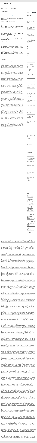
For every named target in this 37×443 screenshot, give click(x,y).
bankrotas (23, 356)
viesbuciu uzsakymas (12, 119)
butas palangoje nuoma (12, 66)
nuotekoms (15, 285)
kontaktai (11, 297)
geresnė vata (30, 297)
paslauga (9, 278)
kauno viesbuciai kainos (11, 73)
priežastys (24, 299)
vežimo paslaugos (3, 291)
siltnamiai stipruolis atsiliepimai (9, 261)
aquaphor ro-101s (19, 247)
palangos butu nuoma (14, 86)
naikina (27, 274)
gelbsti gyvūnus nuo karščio (14, 326)
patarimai (10, 274)
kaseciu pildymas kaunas (26, 333)
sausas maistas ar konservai (9, 312)
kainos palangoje (17, 71)
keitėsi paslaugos (3, 363)
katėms (28, 268)
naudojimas (7, 285)
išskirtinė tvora (10, 353)
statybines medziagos (13, 344)
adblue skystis (20, 262)
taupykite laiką (27, 357)
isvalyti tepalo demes (14, 312)
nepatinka (22, 274)
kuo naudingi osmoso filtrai (13, 239)
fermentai (26, 285)
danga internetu (8, 298)
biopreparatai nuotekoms (8, 331)
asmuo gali (16, 356)
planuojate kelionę (3, 349)
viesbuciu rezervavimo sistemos (6, 119)
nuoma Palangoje (21, 80)
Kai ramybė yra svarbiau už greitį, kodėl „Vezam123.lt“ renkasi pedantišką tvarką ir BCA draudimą (31, 69)
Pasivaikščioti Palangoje (15, 50)
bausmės (7, 280)
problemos (8, 293)
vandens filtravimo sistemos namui (25, 240)
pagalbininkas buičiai (9, 351)
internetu (25, 280)
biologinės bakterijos (20, 324)
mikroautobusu (6, 274)
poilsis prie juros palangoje (18, 100)
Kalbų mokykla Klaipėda (29, 39)
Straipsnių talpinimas (29, 152)
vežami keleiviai (29, 346)
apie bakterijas (20, 275)
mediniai (23, 371)
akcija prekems (17, 327)
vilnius (15, 364)
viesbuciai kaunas (16, 110)
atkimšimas (13, 359)
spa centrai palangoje (11, 105)
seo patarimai (34, 307)
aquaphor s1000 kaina (30, 208)
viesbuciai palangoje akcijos (11, 113)
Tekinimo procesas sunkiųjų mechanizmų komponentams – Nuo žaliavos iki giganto (31, 66)
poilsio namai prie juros (12, 97)
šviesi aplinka (25, 371)
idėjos (15, 292)
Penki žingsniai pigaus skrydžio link (30, 35)
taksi (4, 364)
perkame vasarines (7, 306)
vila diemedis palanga (15, 124)
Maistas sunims (29, 112)
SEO (9, 61)
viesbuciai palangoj (17, 112)
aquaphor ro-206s (13, 249)
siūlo (11, 274)
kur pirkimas (28, 292)
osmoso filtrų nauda (3, 239)
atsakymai (26, 298)
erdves (30, 293)
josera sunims (23, 266)
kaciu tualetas (12, 267)
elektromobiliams (3, 265)
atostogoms (18, 278)
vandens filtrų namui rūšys (10, 241)
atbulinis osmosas (30, 214)
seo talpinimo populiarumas (9, 301)
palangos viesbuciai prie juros (10, 90)
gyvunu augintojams (23, 268)
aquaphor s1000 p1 (29, 209)
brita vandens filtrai (17, 325)
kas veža (33, 346)
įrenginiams (9, 285)
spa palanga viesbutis (9, 106)
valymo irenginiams (3, 338)
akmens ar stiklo (23, 297)
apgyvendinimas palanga (19, 64)
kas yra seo (11, 307)
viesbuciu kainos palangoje (4, 117)
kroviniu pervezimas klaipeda (19, 330)
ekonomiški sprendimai (3, 350)
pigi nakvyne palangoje (12, 92)
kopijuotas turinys (25, 307)
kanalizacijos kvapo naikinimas (6, 343)
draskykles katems (21, 311)
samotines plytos (15, 343)
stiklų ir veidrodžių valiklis (22, 352)
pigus (34, 363)
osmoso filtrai (29, 220)
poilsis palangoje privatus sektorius (15, 99)
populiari (24, 373)
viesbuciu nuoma (14, 117)
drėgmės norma (14, 297)
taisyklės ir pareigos (3, 347)
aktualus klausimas (24, 359)
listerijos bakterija (27, 261)
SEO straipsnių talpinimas (7, 3)
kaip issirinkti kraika (9, 326)
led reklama (7, 272)
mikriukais (15, 349)
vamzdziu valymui (27, 340)
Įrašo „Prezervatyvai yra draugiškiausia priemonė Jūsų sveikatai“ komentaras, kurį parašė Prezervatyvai (31, 82)
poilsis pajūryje (20, 98)
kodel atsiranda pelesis (22, 261)
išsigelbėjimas (4, 356)
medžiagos (2, 293)
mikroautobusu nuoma (26, 278)
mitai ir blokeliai (23, 298)
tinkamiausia (23, 362)
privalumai (4, 284)
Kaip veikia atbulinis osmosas (30, 20)
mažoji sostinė (23, 363)
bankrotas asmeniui (20, 356)
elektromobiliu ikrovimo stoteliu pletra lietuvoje (29, 254)
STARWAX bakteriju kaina (26, 331)
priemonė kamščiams (13, 351)
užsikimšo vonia (9, 359)
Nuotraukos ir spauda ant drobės (30, 64)
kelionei (2, 278)
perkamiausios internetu (8, 327)
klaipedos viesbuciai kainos (16, 74)
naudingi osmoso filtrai (8, 239)
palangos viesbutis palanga (4, 91)
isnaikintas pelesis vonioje (13, 332)
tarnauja (28, 285)
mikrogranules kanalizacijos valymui (13, 340)
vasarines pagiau (9, 304)
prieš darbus (23, 284)
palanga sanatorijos (11, 83)
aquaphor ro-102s (23, 247)
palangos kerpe (10, 87)
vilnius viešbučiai (21, 125)
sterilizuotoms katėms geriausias (4, 254)
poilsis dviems (6, 98)
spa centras (14, 105)
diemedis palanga (17, 67)
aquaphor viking (30, 212)
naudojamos (28, 286)
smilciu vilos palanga (21, 104)
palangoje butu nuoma (3, 85)
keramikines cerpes (19, 343)
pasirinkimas (11, 293)
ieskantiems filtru (10, 273)
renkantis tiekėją (7, 349)
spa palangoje (12, 106)
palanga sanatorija (7, 83)
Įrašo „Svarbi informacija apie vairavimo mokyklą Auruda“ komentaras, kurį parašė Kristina (31, 85)
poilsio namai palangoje (6, 97)
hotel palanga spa (15, 70)
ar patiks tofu (5, 320)
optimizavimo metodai (30, 307)
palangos (3, 86)
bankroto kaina (33, 356)
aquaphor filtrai (30, 196)
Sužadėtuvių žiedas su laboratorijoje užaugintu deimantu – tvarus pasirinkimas (30, 188)
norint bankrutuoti (19, 357)
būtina (33, 291)
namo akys (19, 281)
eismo (24, 293)
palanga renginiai (3, 83)
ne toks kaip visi (3, 352)
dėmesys (18, 362)
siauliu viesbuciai (14, 104)
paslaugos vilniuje (26, 338)
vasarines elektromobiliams (4, 304)
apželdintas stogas (32, 298)
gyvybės (26, 279)
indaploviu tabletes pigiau (21, 351)
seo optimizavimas (29, 221)
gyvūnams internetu (4, 327)
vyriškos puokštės (27, 273)
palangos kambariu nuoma (5, 87)
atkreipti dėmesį (30, 347)
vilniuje (12, 364)
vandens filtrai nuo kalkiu (30, 227)
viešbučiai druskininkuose (7, 110)
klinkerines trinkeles (3, 331)
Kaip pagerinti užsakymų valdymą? (30, 71)
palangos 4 (6, 86)
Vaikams (27, 58)
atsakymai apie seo (21, 307)
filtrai (28, 215)
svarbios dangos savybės (32, 299)
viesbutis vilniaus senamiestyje (19, 123)
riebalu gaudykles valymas (16, 360)
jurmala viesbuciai (13, 71)
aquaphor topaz (30, 210)
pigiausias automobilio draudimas (10, 346)
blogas (2, 273)
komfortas (29, 299)
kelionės (6, 279)
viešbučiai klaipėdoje (12, 111)
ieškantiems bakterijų (8, 338)
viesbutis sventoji (6, 123)
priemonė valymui (23, 353)
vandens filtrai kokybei (12, 240)
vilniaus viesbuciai (20, 124)
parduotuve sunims (25, 300)
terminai (33, 281)
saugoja (32, 288)
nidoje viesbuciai (16, 79)
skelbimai (27, 291)
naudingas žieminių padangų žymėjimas (26, 255)
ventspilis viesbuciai (15, 109)
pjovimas (24, 294)
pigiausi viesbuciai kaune (6, 93)
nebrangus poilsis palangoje (20, 78)
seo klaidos (14, 307)
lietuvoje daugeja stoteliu (3, 255)
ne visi (24, 286)
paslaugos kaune (19, 363)
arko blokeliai (7, 353)
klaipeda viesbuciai (7, 74)
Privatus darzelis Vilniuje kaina (7, 258)
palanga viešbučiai (15, 84)
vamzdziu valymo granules (6, 340)
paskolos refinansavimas (15, 311)
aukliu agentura (9, 337)
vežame (27, 346)
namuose (33, 297)
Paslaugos (2, 8)
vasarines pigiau (26, 305)
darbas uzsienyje (9, 365)
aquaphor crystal (30, 195)
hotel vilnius (19, 70)
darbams (15, 291)
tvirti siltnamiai (27, 271)
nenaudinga (22, 291)
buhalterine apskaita (24, 262)
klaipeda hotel (2, 74)
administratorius (3, 358)
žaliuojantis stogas (17, 299)
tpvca (31, 279)
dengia (26, 372)
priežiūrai (5, 275)
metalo (14, 294)
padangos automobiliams (14, 300)
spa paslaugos (16, 106)
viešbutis (15, 119)
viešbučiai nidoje (9, 112)
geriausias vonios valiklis (21, 254)
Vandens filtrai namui (5, 31)
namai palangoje (10, 77)
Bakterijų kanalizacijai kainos (28, 258)
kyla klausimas (15, 359)
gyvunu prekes (30, 268)
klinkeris (5, 332)
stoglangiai (26, 281)
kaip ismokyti (33, 327)
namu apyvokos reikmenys (6, 260)
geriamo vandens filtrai (30, 217)
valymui (15, 286)
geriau (8, 291)
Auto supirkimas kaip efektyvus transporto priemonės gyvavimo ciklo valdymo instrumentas (31, 94)
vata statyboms (13, 299)
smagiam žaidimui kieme (19, 252)
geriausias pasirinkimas (23, 350)
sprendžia (31, 286)
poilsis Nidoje (13, 98)
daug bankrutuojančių (11, 357)
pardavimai (2, 372)
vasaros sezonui (15, 305)
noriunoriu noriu (10, 80)
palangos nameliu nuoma (19, 87)
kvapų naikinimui (23, 285)
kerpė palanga (15, 73)
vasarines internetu (19, 304)
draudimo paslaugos (32, 364)
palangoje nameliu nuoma (9, 85)
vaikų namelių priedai (14, 333)
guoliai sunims (30, 266)
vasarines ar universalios (20, 301)
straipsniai (4, 273)
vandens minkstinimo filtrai (30, 231)
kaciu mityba (15, 265)
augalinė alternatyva (9, 320)
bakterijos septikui (12, 338)
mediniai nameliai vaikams (19, 337)
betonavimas (2, 294)
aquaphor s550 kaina (30, 204)
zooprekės (20, 327)
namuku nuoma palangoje (13, 78)
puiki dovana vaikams (14, 252)
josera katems (19, 266)
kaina (28, 274)
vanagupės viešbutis (10, 109)
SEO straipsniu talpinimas (30, 74)
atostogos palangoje (15, 65)
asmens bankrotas (8, 356)
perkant (11, 298)
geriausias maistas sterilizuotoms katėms (18, 253)
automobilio (15, 279)
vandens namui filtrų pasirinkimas (23, 241)
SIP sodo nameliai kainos (13, 259)
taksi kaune (9, 363)
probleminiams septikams (31, 340)
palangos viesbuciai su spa (16, 90)
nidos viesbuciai (20, 79)
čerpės (26, 358)
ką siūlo (16, 363)
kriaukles (33, 259)
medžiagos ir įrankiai (12, 291)
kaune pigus (14, 363)
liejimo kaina (18, 291)
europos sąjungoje (13, 356)
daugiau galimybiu (7, 307)
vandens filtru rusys (12, 247)
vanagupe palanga (6, 109)
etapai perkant (32, 360)
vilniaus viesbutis (8, 125)
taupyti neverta (7, 362)
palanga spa (15, 83)
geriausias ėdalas (30, 272)
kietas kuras (32, 344)
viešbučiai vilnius (12, 116)
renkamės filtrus (17, 272)
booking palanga (19, 65)
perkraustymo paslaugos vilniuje (24, 265)
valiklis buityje (30, 331)
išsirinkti (26, 284)
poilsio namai (8, 96)
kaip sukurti (14, 350)
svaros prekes (20, 364)
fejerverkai (33, 323)
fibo (3, 344)
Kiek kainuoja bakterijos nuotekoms (19, 259)
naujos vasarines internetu (14, 304)
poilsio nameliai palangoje (17, 97)
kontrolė (9, 280)
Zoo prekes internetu (29, 133)
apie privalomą (22, 280)
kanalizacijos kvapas (24, 324)
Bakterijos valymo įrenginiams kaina (21, 258)
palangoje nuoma (14, 85)
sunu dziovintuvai (5, 267)
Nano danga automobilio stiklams (30, 147)
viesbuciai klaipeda (8, 111)
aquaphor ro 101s (30, 198)
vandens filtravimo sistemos (20, 239)
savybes (26, 293)
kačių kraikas (30, 326)
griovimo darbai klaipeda (28, 330)
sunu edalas (11, 266)
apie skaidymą (20, 360)
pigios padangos (5, 313)
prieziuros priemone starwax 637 (14, 331)
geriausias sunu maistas (3, 326)
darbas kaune (34, 362)
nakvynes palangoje (6, 77)
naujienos (21, 320)
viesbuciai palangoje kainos (17, 113)
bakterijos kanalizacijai (21, 260)
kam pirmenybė (27, 347)
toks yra (6, 363)
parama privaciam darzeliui (29, 262)
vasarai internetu (23, 305)
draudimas (2, 288)
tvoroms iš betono (27, 352)
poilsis (21, 97)
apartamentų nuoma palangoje (17, 63)
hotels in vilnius (5, 71)
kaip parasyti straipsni (26, 306)
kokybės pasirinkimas (32, 349)
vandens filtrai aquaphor (29, 225)
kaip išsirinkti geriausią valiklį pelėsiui (7, 252)
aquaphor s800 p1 (29, 207)
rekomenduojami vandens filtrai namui (7, 242)
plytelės (16, 298)
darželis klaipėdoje (7, 336)
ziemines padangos (15, 314)
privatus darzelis (21, 325)
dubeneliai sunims (33, 317)
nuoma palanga (17, 80)
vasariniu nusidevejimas (6, 305)
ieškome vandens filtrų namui (4, 241)
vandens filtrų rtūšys (29, 241)
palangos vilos (16, 91)
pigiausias (12, 363)
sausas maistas (27, 326)
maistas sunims (33, 325)
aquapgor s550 (27, 247)
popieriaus (20, 294)
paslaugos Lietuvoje (33, 338)
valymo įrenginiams (31, 333)
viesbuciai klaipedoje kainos (18, 111)
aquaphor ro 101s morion (30, 200)
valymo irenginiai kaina (13, 337)
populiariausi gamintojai (17, 306)
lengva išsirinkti (19, 358)
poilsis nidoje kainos (17, 98)
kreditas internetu (11, 311)
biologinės (15, 288)
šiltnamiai (24, 325)
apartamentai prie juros (11, 63)
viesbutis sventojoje (10, 123)
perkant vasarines (19, 305)
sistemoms (18, 287)
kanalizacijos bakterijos (29, 324)
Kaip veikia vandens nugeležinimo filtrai (31, 97)
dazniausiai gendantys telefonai (10, 253)
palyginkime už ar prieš (3, 351)
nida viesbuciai (13, 79)
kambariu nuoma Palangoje (16, 72)
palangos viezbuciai (9, 91)
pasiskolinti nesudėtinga (12, 310)
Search (27, 11)
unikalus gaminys (23, 358)
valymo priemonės (31, 352)
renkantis (12, 284)
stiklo (21, 294)
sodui (14, 325)
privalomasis (28, 280)
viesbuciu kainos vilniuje (10, 117)
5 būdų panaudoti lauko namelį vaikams (31, 105)
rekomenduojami (19, 298)
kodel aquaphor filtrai (15, 248)
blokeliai (8, 292)
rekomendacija (29, 288)
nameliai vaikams (9, 333)
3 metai (2, 356)
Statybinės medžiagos (29, 149)
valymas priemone (19, 353)
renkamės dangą (15, 362)
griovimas (31, 332)
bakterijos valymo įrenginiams (27, 345)
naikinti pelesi (28, 332)
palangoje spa (17, 85)
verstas (33, 372)
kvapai (20, 274)
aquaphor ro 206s (30, 202)
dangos (28, 358)
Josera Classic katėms (29, 169)
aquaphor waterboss (31, 213)
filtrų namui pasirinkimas (25, 239)
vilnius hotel (15, 125)
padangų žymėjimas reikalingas (10, 255)
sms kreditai (12, 265)
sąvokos (5, 281)
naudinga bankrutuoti (24, 357)
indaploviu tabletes (12, 345)
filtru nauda (16, 273)
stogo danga (26, 343)
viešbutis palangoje (8, 122)
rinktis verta (30, 358)
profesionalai (14, 293)
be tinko (33, 292)
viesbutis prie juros (19, 122)
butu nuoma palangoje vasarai (12, 67)
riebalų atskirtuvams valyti (28, 362)
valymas (16, 287)
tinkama (13, 372)
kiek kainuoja (8, 339)
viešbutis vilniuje (3, 124)
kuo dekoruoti (5, 293)
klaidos (11, 278)
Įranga (27, 52)
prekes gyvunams (14, 268)
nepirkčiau (9, 284)
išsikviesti (26, 363)
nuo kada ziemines (3, 261)
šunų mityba (24, 326)
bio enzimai (15, 345)
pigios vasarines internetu (30, 304)
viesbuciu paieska (3, 118)
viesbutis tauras (14, 123)
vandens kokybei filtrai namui (16, 241)
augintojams (34, 272)
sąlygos (13, 274)
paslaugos (7, 364)
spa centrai (2, 105)
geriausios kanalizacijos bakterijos (15, 262)
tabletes (10, 352)
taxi (16, 364)
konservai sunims (9, 267)
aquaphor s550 (30, 203)
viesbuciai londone (5, 112)
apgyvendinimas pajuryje (13, 64)
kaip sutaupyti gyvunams (9, 268)
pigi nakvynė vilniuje (17, 92)
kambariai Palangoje (21, 71)
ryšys (12, 278)
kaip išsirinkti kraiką (24, 327)
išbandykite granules (30, 353)
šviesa (30, 281)
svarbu (14, 278)
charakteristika (7, 373)
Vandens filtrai (28, 59)
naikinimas (2, 285)
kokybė (9, 371)
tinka (5, 278)
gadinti (17, 286)
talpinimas (21, 278)
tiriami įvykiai (14, 280)
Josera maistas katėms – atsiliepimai (30, 172)
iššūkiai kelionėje (24, 346)
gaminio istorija (32, 350)
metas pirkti (28, 281)
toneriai (17, 333)
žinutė (7, 278)
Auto (27, 48)
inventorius (20, 292)
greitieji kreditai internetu (6, 311)
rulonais (26, 353)
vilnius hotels (18, 125)
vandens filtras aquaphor (30, 229)
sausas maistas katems (17, 267)
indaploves (2, 346)
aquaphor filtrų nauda (17, 246)
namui (15, 372)
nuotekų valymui (3, 274)
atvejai (3, 371)
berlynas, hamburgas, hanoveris (14, 347)
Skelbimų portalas (7, 8)
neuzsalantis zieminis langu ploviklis (24, 313)
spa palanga (5, 106)
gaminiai (2, 373)
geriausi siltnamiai (14, 271)
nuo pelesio (6, 337)
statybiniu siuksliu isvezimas (25, 337)
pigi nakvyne (19, 91)
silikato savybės (7, 299)
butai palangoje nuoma (7, 66)
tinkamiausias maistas (22, 272)
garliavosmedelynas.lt (3, 353)
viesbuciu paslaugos (12, 118)
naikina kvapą (31, 359)
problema (18, 274)
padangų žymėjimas (24, 253)
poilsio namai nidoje (18, 96)
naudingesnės (10, 287)
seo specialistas (22, 306)
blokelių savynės (21, 299)
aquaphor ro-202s (9, 249)
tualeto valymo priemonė (17, 352)
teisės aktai (22, 279)
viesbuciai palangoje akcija (5, 113)
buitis (10, 260)
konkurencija (29, 363)
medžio (27, 294)
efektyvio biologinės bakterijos (7, 325)
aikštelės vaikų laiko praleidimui (25, 252)
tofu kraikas (31, 318)
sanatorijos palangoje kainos (13, 103)
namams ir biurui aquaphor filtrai (9, 248)
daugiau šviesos (27, 373)
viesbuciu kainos (16, 116)
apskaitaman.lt (11, 339)
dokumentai (2, 339)
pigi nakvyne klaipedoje (7, 92)
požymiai (10, 281)
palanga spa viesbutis (6, 84)
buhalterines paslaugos (21, 338)
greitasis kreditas (25, 310)
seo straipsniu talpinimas (15, 260)
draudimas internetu (19, 279)
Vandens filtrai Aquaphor (29, 26)
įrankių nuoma (25, 344)
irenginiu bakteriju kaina (21, 331)
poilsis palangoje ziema (9, 100)
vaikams (12, 260)
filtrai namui (13, 273)
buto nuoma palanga (17, 66)
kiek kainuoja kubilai (11, 254)
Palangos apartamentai (9, 86)
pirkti (15, 284)
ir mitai (27, 360)
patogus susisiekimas (18, 349)
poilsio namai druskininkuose (13, 96)
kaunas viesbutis (3, 73)
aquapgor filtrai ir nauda (26, 246)
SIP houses (30, 259)
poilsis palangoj (5, 99)
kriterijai (4, 292)
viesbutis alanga (18, 119)
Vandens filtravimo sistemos (14, 8)
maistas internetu (26, 272)
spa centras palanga (18, 105)
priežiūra (17, 285)
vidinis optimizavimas (7, 310)
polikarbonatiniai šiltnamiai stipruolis (16, 261)
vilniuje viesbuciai (12, 125)
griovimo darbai (11, 343)
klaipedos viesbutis (21, 74)
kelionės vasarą (19, 347)
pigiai (21, 293)
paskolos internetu (27, 266)
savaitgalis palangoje (6, 104)
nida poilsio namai (9, 79)
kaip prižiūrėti (8, 345)
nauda (17, 288)
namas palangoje (14, 77)
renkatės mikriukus (27, 349)
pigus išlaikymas (27, 297)
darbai (33, 294)
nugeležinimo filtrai (30, 219)
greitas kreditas (28, 310)
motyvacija (6, 292)
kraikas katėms (33, 326)
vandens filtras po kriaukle (30, 230)
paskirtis (31, 285)
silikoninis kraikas (25, 267)
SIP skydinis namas (8, 259)
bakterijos (12, 275)
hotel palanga (12, 70)
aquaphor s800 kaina (30, 206)
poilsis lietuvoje (9, 98)
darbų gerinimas (6, 294)
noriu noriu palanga (6, 80)
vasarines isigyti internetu (24, 304)
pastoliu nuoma (22, 344)
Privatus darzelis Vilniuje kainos (14, 258)
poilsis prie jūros (13, 100)
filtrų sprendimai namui (31, 240)
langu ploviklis (6, 314)
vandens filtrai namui (31, 226)
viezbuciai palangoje (11, 124)
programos (5, 339)
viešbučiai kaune (20, 110)
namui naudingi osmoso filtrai (32, 242)
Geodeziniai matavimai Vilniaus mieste (31, 40)
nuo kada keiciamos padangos (28, 314)
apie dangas (19, 373)
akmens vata (9, 344)
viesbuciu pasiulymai (7, 118)
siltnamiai (27, 325)
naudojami (26, 292)
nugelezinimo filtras (31, 218)
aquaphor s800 (30, 205)
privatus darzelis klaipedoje (31, 337)
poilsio (6, 96)
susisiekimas (2, 364)
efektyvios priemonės (8, 275)
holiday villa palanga (5, 70)
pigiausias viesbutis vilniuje (18, 93)
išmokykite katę (18, 265)
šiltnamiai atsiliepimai (3, 272)
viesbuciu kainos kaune (20, 116)
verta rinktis (10, 350)
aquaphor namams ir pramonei (4, 246)
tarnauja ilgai (2, 357)
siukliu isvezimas (33, 330)
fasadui (10, 299)
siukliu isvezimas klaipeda (9, 330)
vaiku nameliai (5, 330)
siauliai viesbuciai (10, 104)
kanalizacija (25, 274)
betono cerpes (23, 343)
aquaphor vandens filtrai (30, 212)
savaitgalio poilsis (18, 103)
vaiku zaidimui (5, 262)
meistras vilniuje (29, 265)
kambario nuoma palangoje (4, 72)
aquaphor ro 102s (30, 201)
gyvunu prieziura (18, 268)
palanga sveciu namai (10, 84)
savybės (17, 293)
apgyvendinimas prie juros (10, 65)
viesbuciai (18, 109)
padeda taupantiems (3, 280)
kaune (31, 362)
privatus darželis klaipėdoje (22, 336)
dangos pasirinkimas (28, 350)
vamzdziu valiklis (7, 352)
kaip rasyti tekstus (17, 307)
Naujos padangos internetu (30, 165)
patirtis (13, 358)
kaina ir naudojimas (24, 360)
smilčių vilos (17, 104)
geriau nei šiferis (15, 358)
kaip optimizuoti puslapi (31, 306)
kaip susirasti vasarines (31, 305)
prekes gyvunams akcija (9, 271)
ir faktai (29, 360)
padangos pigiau (18, 314)
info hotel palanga (9, 71)
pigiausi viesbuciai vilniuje (12, 93)
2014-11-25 (8, 59)
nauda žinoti (20, 362)
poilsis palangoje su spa (3, 100)
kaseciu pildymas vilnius (20, 333)
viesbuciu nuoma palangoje (20, 117)
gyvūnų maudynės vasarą (19, 326)
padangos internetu (30, 301)
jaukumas (18, 284)
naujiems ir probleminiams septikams (17, 339)
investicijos (13, 292)
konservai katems (21, 267)
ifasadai (32, 293)
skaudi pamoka (31, 357)
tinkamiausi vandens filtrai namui (17, 240)
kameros (11, 280)
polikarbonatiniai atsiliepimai (32, 271)
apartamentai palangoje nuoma (4, 63)
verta (34, 288)
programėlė (9, 364)
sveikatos (4, 279)
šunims (26, 268)
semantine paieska (3, 307)
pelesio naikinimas (8, 332)
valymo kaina (19, 286)
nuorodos (23, 320)
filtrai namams (7, 240)
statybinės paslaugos (18, 344)
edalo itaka (34, 320)
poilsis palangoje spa (21, 99)
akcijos (23, 278)
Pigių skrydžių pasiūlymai (29, 34)
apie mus (19, 320)
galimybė (17, 281)
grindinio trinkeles (30, 343)
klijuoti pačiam (19, 297)
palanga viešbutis (19, 84)
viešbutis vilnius (7, 124)
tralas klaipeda (23, 330)
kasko (8, 279)
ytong (35, 343)
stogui (24, 372)
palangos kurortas (14, 87)
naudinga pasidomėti (3, 362)
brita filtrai (31, 327)
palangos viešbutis (21, 90)
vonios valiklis (12, 352)
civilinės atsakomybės (11, 279)
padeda (23, 275)
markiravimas (11, 294)
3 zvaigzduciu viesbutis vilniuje (16, 61)
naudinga (14, 284)
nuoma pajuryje (14, 80)
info (6, 268)
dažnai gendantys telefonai (15, 254)
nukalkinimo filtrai (30, 220)
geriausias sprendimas (18, 350)
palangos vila (13, 91)
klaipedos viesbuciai (11, 74)
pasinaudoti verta (6, 357)
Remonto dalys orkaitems (26, 259)
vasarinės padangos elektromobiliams (17, 255)
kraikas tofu (33, 267)
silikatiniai (5, 299)
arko (4, 344)
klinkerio (10, 373)
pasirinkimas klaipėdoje (12, 336)
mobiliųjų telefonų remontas (30, 253)
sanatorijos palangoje (7, 103)
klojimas (15, 373)
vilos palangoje (8, 126)
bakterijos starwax (21, 345)
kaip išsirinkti (12, 373)
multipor (33, 343)
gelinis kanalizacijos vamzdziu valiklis (21, 340)
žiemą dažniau (11, 360)
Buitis (27, 49)
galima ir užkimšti (5, 359)
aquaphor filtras (30, 197)
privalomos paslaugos (18, 280)
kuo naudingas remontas (32, 255)
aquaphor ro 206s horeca (31, 202)
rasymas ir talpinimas (25, 301)
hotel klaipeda (8, 70)
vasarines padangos (10, 314)
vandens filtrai (30, 223)
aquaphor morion (30, 197)
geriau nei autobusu (23, 347)
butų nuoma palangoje (6, 67)
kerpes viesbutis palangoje (20, 73)
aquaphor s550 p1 (29, 205)
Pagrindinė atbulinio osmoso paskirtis (31, 23)
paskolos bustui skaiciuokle (8, 265)
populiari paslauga (16, 346)
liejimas (9, 294)
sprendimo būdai (15, 275)
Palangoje (22, 84)
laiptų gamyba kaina (5, 365)
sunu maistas (8, 266)
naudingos (12, 285)
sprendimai (29, 298)
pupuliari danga (11, 362)
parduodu (19, 293)
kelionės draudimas (33, 278)
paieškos (29, 291)
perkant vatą (14, 298)
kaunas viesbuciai (21, 72)
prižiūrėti (33, 285)
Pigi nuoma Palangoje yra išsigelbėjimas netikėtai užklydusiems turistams (10, 15)
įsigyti (17, 373)
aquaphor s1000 (30, 208)
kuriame (26, 299)
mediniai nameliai (5, 333)
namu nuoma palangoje (8, 78)
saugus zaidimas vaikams (26, 260)
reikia (26, 286)
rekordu (28, 293)
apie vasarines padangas (12, 306)
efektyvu (33, 286)
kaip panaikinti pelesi (18, 332)
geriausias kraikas (13, 327)
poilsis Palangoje (9, 99)
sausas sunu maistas (3, 268)
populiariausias (7, 281)
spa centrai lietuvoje (6, 105)
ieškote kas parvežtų (8, 347)
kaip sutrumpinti (20, 346)
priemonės (31, 274)
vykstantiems (31, 280)
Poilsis (27, 54)
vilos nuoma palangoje (3, 126)
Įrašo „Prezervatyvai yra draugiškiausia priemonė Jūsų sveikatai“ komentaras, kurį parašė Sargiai (31, 79)
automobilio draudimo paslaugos (26, 364)
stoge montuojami (14, 281)
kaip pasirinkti (27, 359)
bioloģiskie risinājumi (9, 262)
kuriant (22, 292)
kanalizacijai (24, 273)
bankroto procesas (15, 357)
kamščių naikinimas (20, 359)
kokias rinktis (17, 351)
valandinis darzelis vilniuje (15, 266)
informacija (6, 284)
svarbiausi (16, 274)
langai (21, 371)
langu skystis (5, 346)
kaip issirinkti (18, 271)
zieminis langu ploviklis (30, 313)
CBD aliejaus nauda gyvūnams (30, 173)
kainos (17, 292)
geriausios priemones (24, 339)
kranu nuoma (28, 344)
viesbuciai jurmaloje (12, 110)
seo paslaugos (33, 221)
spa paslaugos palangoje (20, 106)
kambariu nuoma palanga (10, 72)
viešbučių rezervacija (17, 118)
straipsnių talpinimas (15, 353)
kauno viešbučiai (7, 73)
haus (2, 344)
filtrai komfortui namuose (31, 239)
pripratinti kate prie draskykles (30, 311)
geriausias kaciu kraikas (3, 253)
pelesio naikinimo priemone (24, 332)
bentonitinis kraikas (30, 267)
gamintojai (19, 372)
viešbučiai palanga (13, 112)
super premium (4, 266)
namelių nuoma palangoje (18, 77)
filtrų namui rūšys (18, 242)
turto (29, 278)
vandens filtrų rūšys (22, 242)
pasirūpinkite (11, 372)
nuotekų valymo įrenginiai (25, 287)
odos (25, 294)
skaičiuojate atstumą (23, 349)
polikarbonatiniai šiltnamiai (22, 271)
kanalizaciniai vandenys (28, 339)
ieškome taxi (32, 363)
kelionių (28, 279)
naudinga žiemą (22, 281)
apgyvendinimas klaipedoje (8, 64)
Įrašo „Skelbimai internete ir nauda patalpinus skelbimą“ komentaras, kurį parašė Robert (31, 88)
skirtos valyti (24, 288)
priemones (12, 288)
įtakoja (12, 350)
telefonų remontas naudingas (32, 252)
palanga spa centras (19, 83)
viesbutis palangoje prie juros (13, 122)
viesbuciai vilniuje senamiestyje (7, 116)
